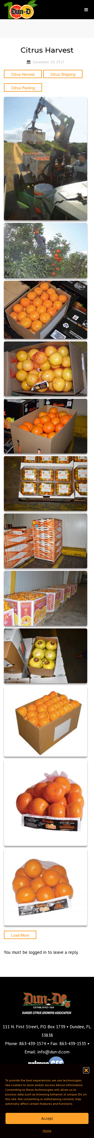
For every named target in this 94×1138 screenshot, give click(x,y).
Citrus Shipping (62, 74)
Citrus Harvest (23, 74)
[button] (86, 1070)
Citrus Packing (23, 87)
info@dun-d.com (53, 1052)
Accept (47, 1118)
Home (47, 1131)
